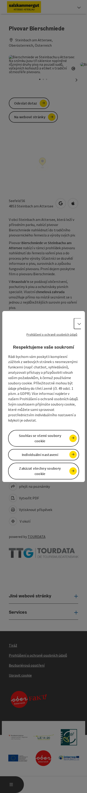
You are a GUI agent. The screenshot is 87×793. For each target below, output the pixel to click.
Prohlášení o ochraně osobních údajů (51, 334)
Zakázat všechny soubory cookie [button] (40, 471)
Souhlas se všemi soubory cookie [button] (40, 438)
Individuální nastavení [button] (40, 454)
